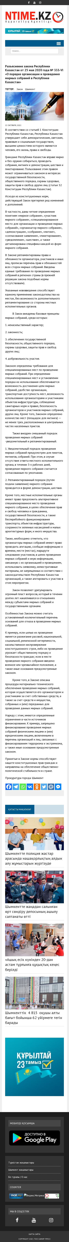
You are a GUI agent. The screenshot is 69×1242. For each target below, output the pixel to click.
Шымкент (30, 89)
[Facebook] (8, 787)
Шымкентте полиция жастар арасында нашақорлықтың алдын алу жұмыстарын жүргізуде (33, 858)
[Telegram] (16, 787)
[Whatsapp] (23, 787)
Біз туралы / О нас (17, 1176)
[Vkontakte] (30, 787)
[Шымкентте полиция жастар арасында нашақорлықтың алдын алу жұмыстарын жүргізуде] (34, 833)
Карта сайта (34, 1234)
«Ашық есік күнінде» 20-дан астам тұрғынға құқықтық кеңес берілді (32, 964)
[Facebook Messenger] (58, 787)
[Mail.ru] (51, 787)
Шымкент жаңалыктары (20, 1169)
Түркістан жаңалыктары (21, 1162)
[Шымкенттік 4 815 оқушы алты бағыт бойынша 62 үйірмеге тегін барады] (34, 993)
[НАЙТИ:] (34, 50)
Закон (20, 89)
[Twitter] (44, 787)
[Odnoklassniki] (37, 787)
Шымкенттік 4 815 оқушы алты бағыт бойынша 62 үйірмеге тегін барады (33, 1017)
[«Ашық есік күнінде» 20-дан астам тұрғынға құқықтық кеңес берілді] (34, 940)
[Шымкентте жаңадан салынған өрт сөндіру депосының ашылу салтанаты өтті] (34, 887)
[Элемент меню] (28, 2)
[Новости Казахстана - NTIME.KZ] (34, 16)
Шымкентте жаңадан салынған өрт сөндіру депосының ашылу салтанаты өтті (31, 911)
